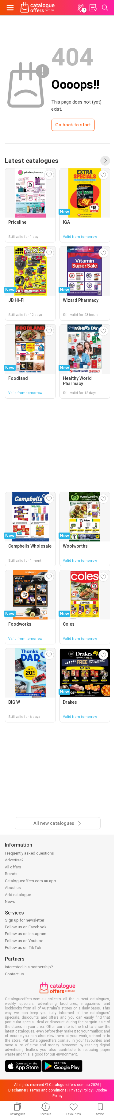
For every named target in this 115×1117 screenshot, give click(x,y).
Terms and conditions (48, 1090)
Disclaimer (17, 1090)
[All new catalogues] (105, 161)
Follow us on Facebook (26, 927)
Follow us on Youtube (24, 940)
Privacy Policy (81, 1090)
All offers (13, 867)
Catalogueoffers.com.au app (30, 881)
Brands (11, 873)
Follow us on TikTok (23, 947)
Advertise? (14, 860)
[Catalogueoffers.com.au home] (37, 8)
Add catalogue (18, 894)
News (10, 901)
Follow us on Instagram (25, 933)
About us (13, 887)
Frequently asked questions (29, 853)
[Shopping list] (93, 8)
